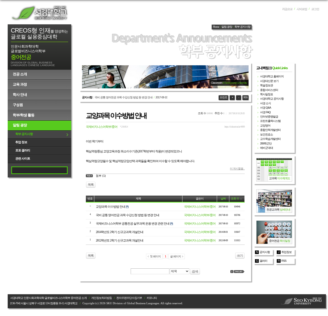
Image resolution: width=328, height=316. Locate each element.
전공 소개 (20, 74)
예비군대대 (266, 147)
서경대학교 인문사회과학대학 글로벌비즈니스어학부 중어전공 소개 (48, 298)
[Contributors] (231, 271)
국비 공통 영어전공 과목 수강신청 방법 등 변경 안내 (123, 97)
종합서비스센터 (269, 89)
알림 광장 (20, 125)
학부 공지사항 (24, 134)
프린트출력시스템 (270, 120)
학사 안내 (20, 94)
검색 (195, 271)
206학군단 (266, 143)
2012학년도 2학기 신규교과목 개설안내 (119, 240)
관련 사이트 (22, 158)
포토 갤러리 (22, 150)
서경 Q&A (265, 107)
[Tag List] (239, 271)
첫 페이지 (155, 256)
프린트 (223, 97)
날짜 (223, 198)
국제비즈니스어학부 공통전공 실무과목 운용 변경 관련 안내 (132, 223)
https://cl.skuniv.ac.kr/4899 (234, 126)
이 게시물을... (237, 168)
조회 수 (235, 198)
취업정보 (286, 252)
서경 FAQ (265, 112)
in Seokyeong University (235, 82)
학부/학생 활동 (23, 115)
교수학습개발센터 (270, 138)
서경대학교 (40, 13)
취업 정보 (21, 142)
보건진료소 (266, 134)
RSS (245, 97)
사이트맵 (301, 8)
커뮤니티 (152, 298)
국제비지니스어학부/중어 (101, 127)
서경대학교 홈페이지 (272, 76)
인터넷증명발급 (269, 116)
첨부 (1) (101, 175)
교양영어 (265, 125)
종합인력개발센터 (270, 129)
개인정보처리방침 (101, 298)
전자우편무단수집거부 (129, 298)
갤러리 (263, 260)
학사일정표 (266, 94)
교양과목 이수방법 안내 (116, 115)
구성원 (18, 105)
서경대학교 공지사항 (272, 98)
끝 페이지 (175, 256)
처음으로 (287, 8)
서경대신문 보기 (269, 80)
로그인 (315, 8)
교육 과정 (20, 84)
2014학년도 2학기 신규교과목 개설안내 (119, 232)
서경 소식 (265, 103)
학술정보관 (266, 85)
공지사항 (265, 252)
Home (216, 26)
